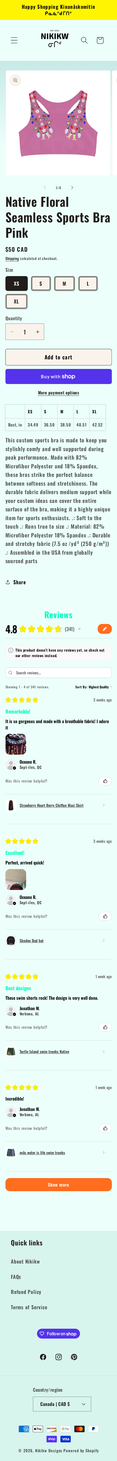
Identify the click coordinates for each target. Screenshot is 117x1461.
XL (16, 301)
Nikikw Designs (49, 1450)
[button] (14, 40)
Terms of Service (29, 1307)
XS (17, 283)
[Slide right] (72, 188)
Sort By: (81, 686)
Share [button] (19, 582)
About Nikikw (25, 1261)
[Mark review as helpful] (105, 781)
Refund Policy (26, 1291)
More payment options (58, 393)
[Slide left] (45, 188)
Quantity (13, 318)
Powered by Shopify (80, 1450)
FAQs (16, 1276)
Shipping (12, 258)
